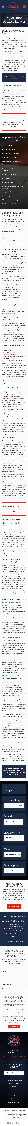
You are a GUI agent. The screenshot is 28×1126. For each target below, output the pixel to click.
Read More (12, 906)
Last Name (4, 971)
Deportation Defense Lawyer (14, 1080)
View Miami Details (11, 854)
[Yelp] (14, 1056)
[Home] (13, 6)
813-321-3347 (14, 1052)
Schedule (14, 1089)
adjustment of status (13, 352)
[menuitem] (7, 1119)
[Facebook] (3, 1056)
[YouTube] (17, 1056)
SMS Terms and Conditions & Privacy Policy (14, 1004)
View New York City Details (11, 838)
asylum (18, 289)
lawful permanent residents (17, 398)
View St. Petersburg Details (11, 805)
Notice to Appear (6, 313)
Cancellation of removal (9, 354)
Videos (14, 1086)
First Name (4, 967)
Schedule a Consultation (12, 1073)
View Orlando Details (11, 821)
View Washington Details (10, 870)
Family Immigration (14, 1083)
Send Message (14, 1026)
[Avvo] (24, 1056)
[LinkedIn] (10, 1056)
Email (3, 980)
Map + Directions (14, 1104)
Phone (3, 975)
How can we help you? (7, 988)
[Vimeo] (21, 1056)
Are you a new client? (7, 984)
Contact (14, 1091)
